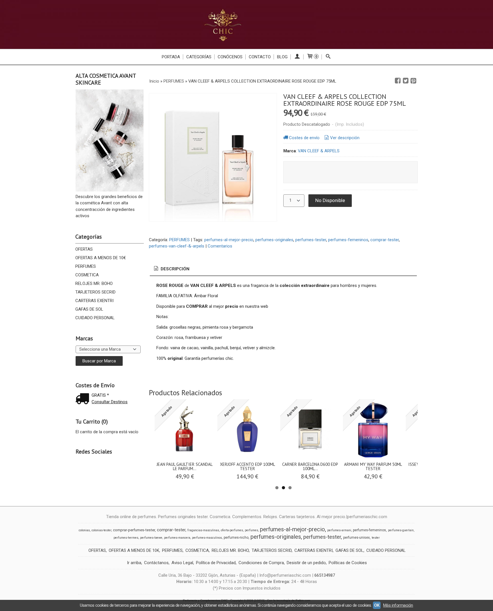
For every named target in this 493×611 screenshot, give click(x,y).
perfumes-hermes (126, 538)
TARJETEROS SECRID (95, 292)
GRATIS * (100, 395)
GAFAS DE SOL (89, 309)
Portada (171, 56)
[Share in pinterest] (413, 80)
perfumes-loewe (151, 538)
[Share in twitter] (406, 80)
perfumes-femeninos (348, 239)
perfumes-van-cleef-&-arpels (176, 246)
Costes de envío (304, 137)
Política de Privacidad (216, 562)
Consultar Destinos (110, 401)
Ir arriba (134, 562)
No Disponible (330, 200)
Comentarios (220, 246)
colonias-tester (101, 530)
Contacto (260, 56)
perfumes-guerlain (401, 530)
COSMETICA (87, 274)
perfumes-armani (339, 530)
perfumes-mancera (177, 538)
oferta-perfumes (232, 530)
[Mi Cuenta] (297, 56)
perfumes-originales (274, 239)
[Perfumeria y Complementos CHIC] (246, 24)
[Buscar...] (328, 56)
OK (376, 605)
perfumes (251, 530)
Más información (398, 605)
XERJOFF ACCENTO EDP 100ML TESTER (247, 466)
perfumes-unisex (356, 538)
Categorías (198, 56)
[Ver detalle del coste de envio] (84, 399)
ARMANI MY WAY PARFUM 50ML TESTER (373, 466)
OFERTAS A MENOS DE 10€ (100, 257)
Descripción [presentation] (174, 268)
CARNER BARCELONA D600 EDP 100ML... (310, 466)
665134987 (324, 575)
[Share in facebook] (398, 80)
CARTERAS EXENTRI (94, 300)
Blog (282, 56)
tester (376, 538)
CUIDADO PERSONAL (95, 317)
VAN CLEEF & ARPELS (319, 150)
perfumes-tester (310, 239)
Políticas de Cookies (348, 562)
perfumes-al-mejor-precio (228, 239)
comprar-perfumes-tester (134, 530)
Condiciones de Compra (261, 562)
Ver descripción (344, 137)
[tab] (171, 269)
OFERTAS (84, 249)
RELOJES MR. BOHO (94, 283)
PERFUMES (85, 266)
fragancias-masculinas (203, 530)
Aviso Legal (182, 562)
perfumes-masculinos (207, 538)
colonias (84, 530)
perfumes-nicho (236, 538)
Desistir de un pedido (306, 562)
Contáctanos (156, 562)
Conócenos (230, 56)
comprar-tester (384, 239)
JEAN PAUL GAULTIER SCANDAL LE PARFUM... (185, 466)
